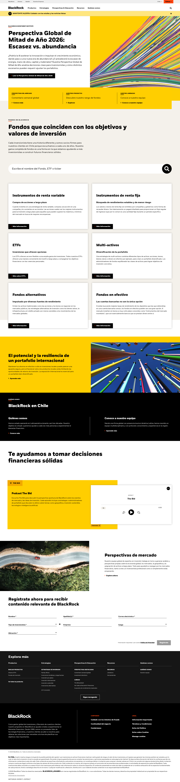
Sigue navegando (90, 697)
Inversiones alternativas (48, 685)
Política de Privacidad (147, 642)
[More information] (59, 624)
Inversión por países (47, 678)
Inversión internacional (48, 680)
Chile (159, 1)
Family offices (45, 672)
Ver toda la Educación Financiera (84, 685)
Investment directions (80, 675)
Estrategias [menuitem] (44, 8)
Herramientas (111, 675)
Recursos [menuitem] (80, 8)
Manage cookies (138, 736)
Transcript (95, 525)
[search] (170, 8)
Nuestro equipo (144, 672)
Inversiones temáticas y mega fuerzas (52, 675)
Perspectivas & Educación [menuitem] (63, 8)
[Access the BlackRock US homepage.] (20, 717)
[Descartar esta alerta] (171, 13)
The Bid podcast (79, 683)
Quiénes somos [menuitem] (94, 8)
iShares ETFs (12, 672)
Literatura (110, 672)
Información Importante (16, 775)
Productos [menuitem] (32, 8)
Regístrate (164, 643)
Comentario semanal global (82, 672)
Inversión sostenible (47, 683)
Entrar (167, 1)
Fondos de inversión (14, 675)
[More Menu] (168, 488)
